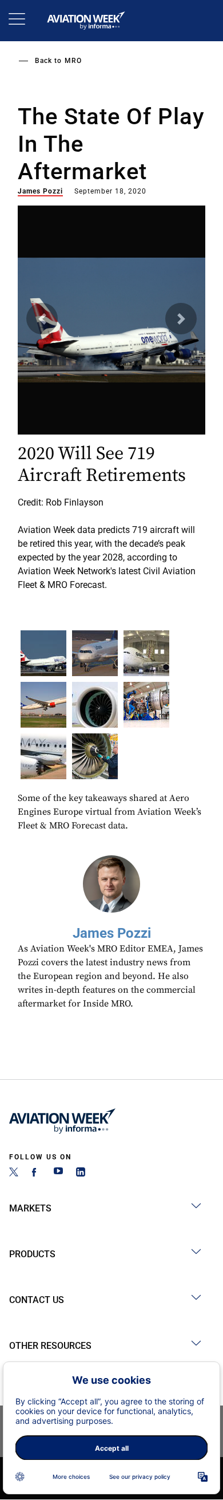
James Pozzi (40, 191)
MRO (73, 61)
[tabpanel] (111, 394)
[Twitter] (13, 1173)
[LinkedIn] (80, 1173)
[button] (42, 318)
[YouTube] (58, 1173)
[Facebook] (36, 1173)
